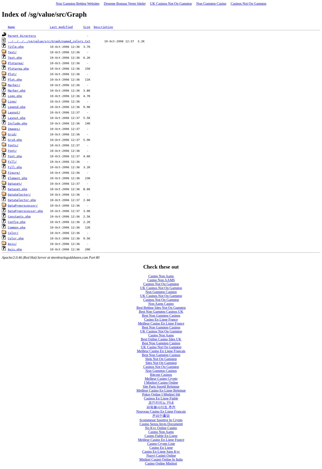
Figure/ (14, 172)
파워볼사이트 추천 (161, 407)
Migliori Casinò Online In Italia (161, 459)
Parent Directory (22, 35)
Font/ (12, 150)
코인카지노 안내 (161, 402)
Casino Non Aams (161, 276)
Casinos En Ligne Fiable (161, 398)
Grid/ (12, 134)
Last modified (61, 27)
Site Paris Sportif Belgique (161, 386)
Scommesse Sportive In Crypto (161, 420)
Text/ (12, 52)
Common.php (16, 227)
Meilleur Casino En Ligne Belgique (161, 390)
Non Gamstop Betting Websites (77, 3)
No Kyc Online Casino (161, 428)
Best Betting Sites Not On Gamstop (161, 308)
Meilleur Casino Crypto (161, 379)
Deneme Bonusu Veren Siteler (125, 3)
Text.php (15, 57)
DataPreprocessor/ (23, 205)
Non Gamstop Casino (211, 3)
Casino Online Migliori (161, 463)
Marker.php (16, 90)
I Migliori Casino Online (161, 382)
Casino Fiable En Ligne (161, 436)
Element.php (17, 178)
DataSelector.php (22, 200)
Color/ (13, 233)
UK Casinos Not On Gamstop (171, 3)
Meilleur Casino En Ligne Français (161, 351)
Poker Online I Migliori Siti (161, 394)
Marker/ (14, 85)
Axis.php (15, 249)
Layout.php (16, 118)
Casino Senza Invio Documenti (161, 424)
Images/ (14, 129)
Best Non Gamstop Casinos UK (161, 311)
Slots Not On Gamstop (161, 359)
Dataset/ (15, 183)
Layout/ (14, 112)
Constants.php (19, 216)
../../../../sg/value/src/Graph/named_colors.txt (49, 41)
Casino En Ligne (161, 448)
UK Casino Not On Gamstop (161, 347)
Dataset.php (17, 189)
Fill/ (12, 161)
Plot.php (15, 79)
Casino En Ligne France (161, 319)
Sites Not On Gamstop (161, 363)
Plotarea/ (16, 63)
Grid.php (15, 140)
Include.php (17, 123)
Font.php (15, 156)
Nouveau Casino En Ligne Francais (161, 411)
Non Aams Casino (161, 304)
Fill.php (15, 167)
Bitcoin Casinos (161, 375)
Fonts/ (13, 145)
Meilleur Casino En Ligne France (161, 323)
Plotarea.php (18, 68)
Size (86, 27)
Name (11, 27)
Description (103, 27)
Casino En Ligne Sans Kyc (161, 451)
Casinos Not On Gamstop (248, 3)
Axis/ (12, 244)
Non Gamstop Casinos (161, 292)
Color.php (16, 238)
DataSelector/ (19, 194)
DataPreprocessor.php (25, 211)
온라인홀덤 (161, 416)
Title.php (16, 46)
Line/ (12, 101)
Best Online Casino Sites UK (161, 339)
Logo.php (15, 96)
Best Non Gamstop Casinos (161, 315)
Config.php (16, 222)
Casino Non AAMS (161, 280)
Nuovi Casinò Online (161, 455)
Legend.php (16, 107)
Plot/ (12, 74)
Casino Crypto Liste (161, 444)
